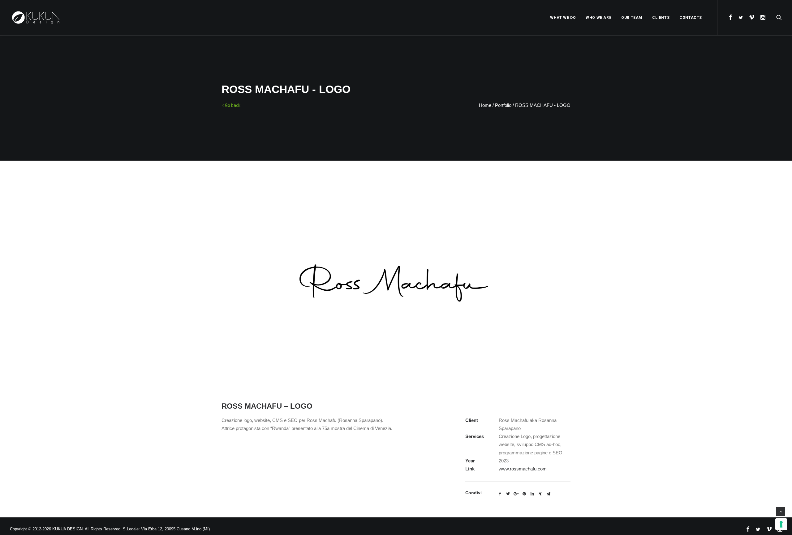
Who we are (598, 17)
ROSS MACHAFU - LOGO (542, 105)
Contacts (690, 17)
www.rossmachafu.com (523, 468)
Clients (660, 17)
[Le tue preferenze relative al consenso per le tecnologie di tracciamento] (781, 524)
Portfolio (503, 105)
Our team (631, 17)
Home (485, 105)
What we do (563, 17)
